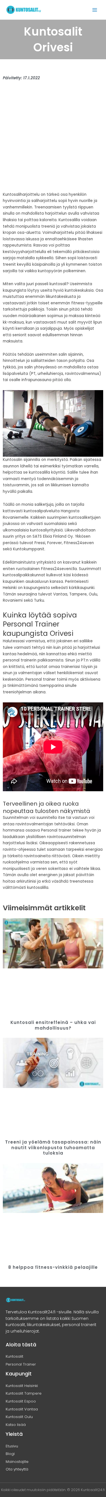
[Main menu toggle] (95, 10)
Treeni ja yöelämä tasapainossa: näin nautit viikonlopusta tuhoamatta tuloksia (53, 1147)
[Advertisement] (53, 139)
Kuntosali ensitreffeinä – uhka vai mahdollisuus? (53, 1025)
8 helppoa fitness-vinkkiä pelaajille (53, 1267)
